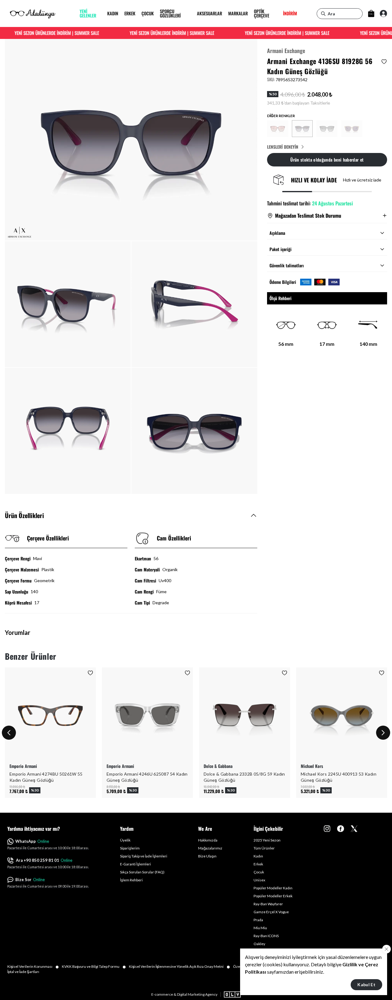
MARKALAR (238, 13)
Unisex (259, 880)
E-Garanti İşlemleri (135, 864)
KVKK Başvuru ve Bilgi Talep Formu (94, 966)
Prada (258, 920)
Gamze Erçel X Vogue (271, 912)
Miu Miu (260, 928)
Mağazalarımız (210, 848)
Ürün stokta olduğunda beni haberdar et (327, 159)
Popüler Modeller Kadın (273, 888)
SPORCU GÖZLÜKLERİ (170, 13)
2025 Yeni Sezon (267, 840)
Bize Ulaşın (207, 856)
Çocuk (259, 872)
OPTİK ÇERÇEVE (261, 13)
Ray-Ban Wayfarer (268, 904)
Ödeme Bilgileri (283, 282)
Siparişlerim (130, 848)
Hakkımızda (207, 840)
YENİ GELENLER (88, 13)
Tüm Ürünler (264, 848)
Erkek (258, 864)
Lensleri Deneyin (282, 146)
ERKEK (129, 13)
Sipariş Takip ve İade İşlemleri (143, 856)
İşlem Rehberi (131, 880)
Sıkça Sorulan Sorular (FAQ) (142, 872)
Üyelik (125, 840)
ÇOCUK (147, 13)
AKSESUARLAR (209, 13)
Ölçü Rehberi (281, 298)
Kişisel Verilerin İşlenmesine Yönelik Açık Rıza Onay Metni (179, 966)
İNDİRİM (290, 13)
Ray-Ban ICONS (266, 935)
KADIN (112, 13)
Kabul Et (366, 984)
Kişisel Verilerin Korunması (33, 966)
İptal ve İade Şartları (23, 971)
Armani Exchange (286, 51)
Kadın (258, 856)
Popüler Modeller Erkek (273, 896)
